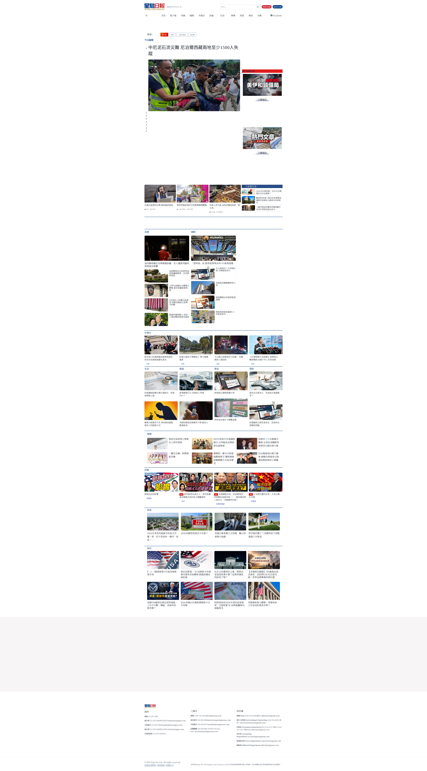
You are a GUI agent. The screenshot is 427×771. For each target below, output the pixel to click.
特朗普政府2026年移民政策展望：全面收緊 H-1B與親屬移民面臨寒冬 (229, 605)
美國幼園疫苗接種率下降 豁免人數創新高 (193, 424)
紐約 (147, 209)
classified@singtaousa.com (218, 724)
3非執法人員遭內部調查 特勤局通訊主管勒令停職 (178, 302)
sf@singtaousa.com (213, 715)
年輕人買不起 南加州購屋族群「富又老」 (224, 206)
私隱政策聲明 (150, 765)
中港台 (201, 15)
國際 (192, 15)
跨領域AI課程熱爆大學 (224, 392)
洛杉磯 (213, 212)
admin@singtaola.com (270, 715)
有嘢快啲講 (220, 504)
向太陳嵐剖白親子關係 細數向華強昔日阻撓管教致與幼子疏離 (268, 457)
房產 (242, 15)
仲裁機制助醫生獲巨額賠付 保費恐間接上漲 (159, 394)
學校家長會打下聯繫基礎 (225, 419)
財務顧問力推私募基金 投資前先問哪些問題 (264, 424)
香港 (147, 364)
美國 (183, 15)
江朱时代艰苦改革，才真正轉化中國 (264, 495)
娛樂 (233, 15)
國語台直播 (277, 7)
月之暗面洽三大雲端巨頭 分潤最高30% (226, 269)
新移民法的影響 (151, 494)
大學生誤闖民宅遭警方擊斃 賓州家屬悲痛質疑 (179, 287)
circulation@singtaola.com (258, 729)
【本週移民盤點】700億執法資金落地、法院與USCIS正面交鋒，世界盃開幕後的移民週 (263, 574)
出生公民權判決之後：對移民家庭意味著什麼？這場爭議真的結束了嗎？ (228, 574)
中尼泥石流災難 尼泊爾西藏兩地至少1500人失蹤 (193, 50)
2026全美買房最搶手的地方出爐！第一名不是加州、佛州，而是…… (162, 536)
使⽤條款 (161, 765)
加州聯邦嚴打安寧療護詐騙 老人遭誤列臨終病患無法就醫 (167, 264)
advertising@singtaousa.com (219, 720)
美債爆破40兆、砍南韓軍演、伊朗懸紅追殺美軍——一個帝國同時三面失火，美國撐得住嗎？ (230, 497)
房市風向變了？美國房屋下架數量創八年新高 (264, 535)
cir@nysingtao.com (176, 729)
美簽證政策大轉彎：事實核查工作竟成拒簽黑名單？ (262, 604)
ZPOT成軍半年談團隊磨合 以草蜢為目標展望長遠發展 (224, 442)
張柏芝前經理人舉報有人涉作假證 (179, 440)
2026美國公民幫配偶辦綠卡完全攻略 (195, 604)
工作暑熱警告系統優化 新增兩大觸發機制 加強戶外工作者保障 (263, 358)
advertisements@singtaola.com (253, 722)
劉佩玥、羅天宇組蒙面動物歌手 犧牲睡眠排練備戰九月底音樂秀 (224, 458)
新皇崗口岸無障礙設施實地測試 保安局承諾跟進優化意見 (158, 358)
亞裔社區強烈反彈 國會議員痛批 (158, 205)
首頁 (163, 15)
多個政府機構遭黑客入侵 (226, 284)
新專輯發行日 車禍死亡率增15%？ (191, 394)
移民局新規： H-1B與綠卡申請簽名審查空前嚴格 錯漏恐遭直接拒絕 (196, 574)
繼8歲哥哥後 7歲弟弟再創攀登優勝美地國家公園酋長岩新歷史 (268, 200)
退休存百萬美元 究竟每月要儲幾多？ (264, 394)
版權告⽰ (170, 765)
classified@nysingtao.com (171, 725)
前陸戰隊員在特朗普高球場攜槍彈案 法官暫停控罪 (179, 273)
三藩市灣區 (181, 209)
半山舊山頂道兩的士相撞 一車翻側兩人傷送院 (228, 358)
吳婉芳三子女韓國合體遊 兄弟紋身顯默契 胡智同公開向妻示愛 (268, 442)
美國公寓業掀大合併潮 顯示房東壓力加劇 (230, 535)
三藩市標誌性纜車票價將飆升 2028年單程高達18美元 (268, 208)
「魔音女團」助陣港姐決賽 (179, 455)
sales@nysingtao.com (177, 720)
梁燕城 (253, 501)
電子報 (173, 15)
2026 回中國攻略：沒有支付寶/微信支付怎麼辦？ (269, 192)
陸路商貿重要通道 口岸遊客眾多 (225, 313)
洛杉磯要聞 (219, 212)
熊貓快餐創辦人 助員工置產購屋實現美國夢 (179, 315)
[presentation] (194, 85)
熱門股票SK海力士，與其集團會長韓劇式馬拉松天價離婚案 (195, 495)
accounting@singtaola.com (258, 736)
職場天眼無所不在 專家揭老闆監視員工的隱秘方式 (158, 424)
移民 (251, 15)
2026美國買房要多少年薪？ (194, 533)
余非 (183, 501)
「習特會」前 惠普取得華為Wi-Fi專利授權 (212, 263)
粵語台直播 (266, 7)
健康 (181, 368)
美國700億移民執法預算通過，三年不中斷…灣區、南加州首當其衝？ (162, 605)
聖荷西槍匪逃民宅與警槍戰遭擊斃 (192, 205)
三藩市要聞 (189, 209)
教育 (216, 368)
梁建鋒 (148, 498)
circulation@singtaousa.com (206, 731)
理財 (251, 368)
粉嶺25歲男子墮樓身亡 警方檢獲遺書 (193, 358)
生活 (146, 368)
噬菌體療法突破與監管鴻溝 (226, 298)
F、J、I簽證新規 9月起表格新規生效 (162, 573)
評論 (146, 469)
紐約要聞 (152, 209)
